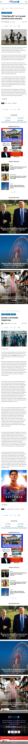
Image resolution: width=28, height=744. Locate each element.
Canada (6, 8)
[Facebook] (5, 118)
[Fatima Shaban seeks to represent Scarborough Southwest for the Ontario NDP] (5, 177)
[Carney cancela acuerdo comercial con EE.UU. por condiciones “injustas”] (5, 167)
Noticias (2, 8)
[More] (19, 26)
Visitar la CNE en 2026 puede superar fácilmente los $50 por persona (17, 186)
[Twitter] (6, 120)
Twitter (8, 120)
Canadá (9, 103)
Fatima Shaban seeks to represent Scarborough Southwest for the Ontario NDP (18, 177)
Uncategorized (13, 174)
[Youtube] (18, 120)
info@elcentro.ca (17, 727)
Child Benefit (14, 103)
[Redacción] (2, 22)
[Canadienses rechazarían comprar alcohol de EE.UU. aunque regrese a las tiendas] (14, 287)
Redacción (7, 21)
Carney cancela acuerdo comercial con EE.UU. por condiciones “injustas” (18, 168)
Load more (14, 192)
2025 (6, 103)
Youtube (21, 120)
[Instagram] (18, 118)
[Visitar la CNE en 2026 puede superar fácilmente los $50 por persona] (5, 186)
